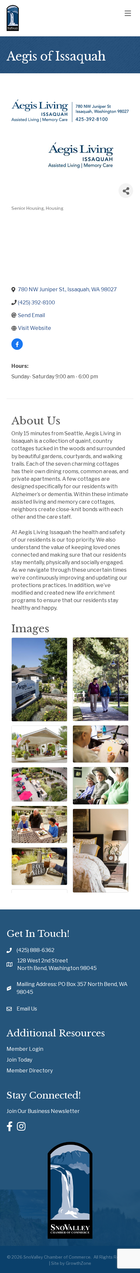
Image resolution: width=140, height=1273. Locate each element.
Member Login (25, 1049)
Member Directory (30, 1070)
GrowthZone (78, 1263)
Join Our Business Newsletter (43, 1111)
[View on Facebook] (17, 348)
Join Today (19, 1060)
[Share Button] (126, 190)
